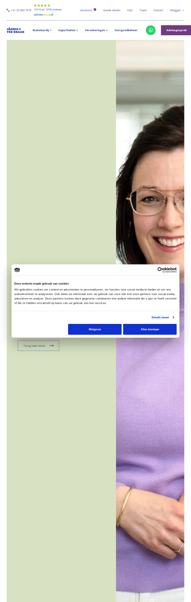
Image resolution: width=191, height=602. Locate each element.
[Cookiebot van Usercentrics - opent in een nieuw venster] (160, 270)
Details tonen (160, 317)
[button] (177, 10)
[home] (15, 30)
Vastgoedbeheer (126, 30)
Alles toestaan (150, 329)
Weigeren (95, 329)
